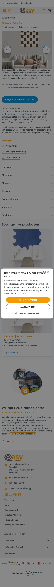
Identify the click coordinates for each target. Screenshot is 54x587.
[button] (27, 313)
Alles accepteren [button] (28, 300)
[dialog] (27, 293)
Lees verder (22, 293)
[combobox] (44, 272)
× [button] (48, 272)
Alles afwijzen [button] (28, 307)
